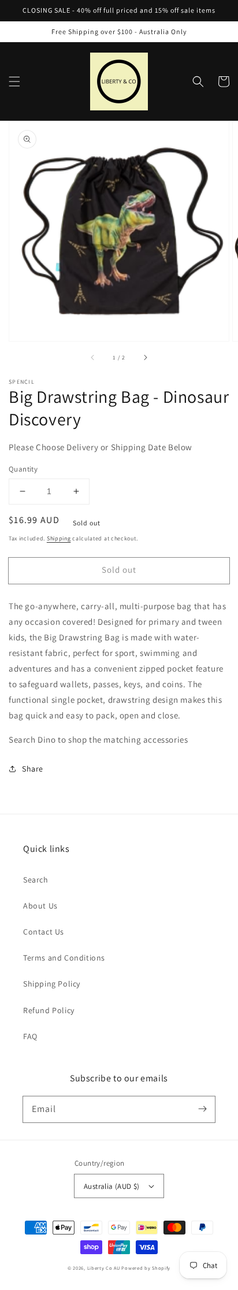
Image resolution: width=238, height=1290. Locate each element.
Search (36, 879)
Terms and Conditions (64, 957)
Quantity (23, 469)
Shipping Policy (51, 983)
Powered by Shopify (145, 1268)
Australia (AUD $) (112, 1186)
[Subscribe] (202, 1109)
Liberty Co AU (103, 1268)
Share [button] (32, 768)
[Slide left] (93, 357)
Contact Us (43, 931)
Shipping (59, 538)
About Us (40, 905)
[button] (14, 81)
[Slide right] (145, 357)
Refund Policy (49, 1010)
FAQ (30, 1036)
